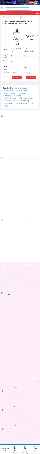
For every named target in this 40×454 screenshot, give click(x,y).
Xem (37, 13)
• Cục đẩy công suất (9, 101)
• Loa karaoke (22, 93)
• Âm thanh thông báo (9, 98)
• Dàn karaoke (7, 95)
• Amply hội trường (21, 103)
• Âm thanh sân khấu (22, 90)
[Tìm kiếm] (30, 9)
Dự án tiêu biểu (6, 316)
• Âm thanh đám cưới (25, 98)
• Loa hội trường (8, 90)
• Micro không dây (23, 101)
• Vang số (6, 106)
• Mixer (32, 103)
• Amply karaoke (8, 103)
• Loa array (17, 95)
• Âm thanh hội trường (20, 88)
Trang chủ (6, 17)
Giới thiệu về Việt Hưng (9, 308)
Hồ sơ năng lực (6, 312)
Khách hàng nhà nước (8, 320)
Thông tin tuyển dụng (8, 324)
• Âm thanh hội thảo (9, 93)
